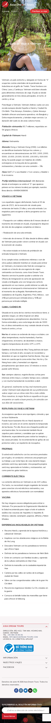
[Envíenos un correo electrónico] (30, 690)
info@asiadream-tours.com (23, 637)
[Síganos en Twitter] (26, 690)
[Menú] (47, 4)
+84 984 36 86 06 (15, 635)
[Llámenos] (35, 690)
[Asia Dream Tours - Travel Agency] (18, 4)
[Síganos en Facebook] (16, 690)
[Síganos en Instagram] (21, 690)
